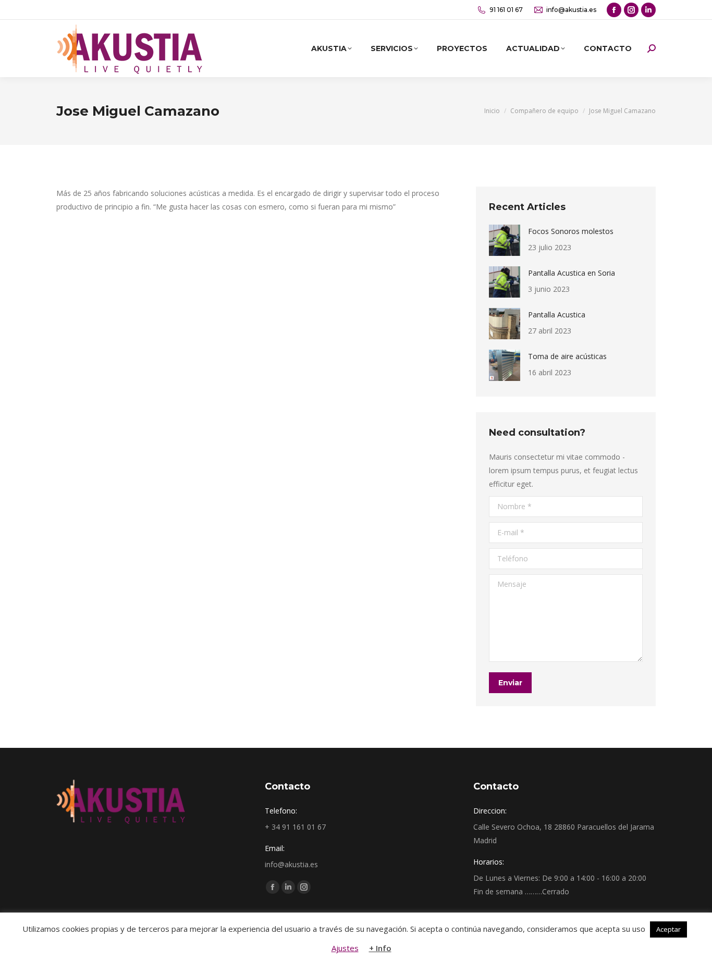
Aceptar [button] (668, 929)
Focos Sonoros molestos (570, 231)
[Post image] (504, 240)
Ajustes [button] (345, 948)
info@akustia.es (571, 10)
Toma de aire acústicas (567, 356)
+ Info (380, 948)
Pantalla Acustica (556, 314)
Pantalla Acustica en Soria (571, 273)
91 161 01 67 (506, 10)
